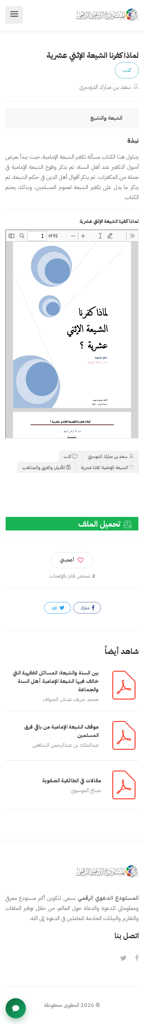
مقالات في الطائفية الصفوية (71, 780)
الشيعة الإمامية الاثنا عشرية (104, 467)
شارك (86, 607)
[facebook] (136, 958)
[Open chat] (16, 1008)
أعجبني (67, 560)
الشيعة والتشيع (106, 118)
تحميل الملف (100, 524)
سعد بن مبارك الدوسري (105, 87)
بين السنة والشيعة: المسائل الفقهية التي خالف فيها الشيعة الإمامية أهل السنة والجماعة (56, 681)
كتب (127, 70)
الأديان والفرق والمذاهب (43, 467)
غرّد (54, 607)
